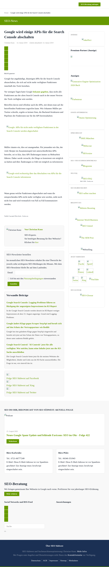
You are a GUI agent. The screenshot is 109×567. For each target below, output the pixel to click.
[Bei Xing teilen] (6, 60)
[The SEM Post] (87, 237)
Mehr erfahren (11, 494)
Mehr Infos (82, 551)
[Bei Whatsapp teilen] (6, 64)
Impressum (53, 561)
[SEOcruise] (86, 153)
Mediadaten (73, 561)
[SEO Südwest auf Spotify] (91, 263)
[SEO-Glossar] (86, 295)
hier (37, 242)
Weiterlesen (13, 441)
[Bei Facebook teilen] (6, 52)
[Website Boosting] (86, 208)
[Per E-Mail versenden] (6, 68)
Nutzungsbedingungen (34, 278)
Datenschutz (36, 561)
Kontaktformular (75, 555)
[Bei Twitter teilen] (6, 48)
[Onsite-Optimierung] (86, 117)
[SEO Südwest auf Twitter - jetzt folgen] (76, 279)
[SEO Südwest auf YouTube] (95, 279)
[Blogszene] (86, 166)
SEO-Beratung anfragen (89, 4)
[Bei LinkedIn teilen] (6, 56)
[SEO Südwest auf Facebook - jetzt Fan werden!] (82, 263)
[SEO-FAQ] (86, 178)
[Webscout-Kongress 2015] (87, 145)
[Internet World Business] (86, 219)
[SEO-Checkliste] (86, 40)
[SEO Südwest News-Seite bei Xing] (85, 279)
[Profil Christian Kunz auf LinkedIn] (90, 271)
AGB (45, 561)
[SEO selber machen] (86, 193)
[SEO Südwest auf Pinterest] (82, 271)
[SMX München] (86, 138)
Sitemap (63, 561)
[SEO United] (87, 225)
